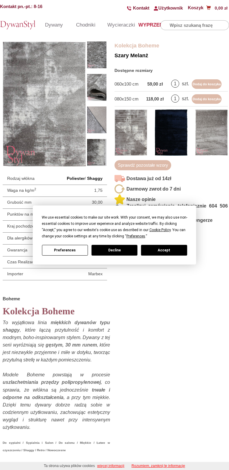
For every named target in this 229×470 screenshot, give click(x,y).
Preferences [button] (135, 236)
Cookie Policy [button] (160, 230)
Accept (164, 250)
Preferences (65, 250)
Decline (114, 250)
